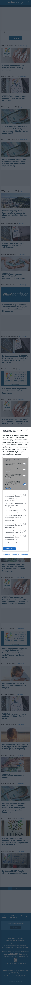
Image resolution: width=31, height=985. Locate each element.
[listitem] (15, 460)
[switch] (24, 464)
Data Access (15, 554)
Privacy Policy (24, 554)
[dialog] (15, 492)
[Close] (27, 430)
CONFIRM (9, 548)
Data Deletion (6, 554)
